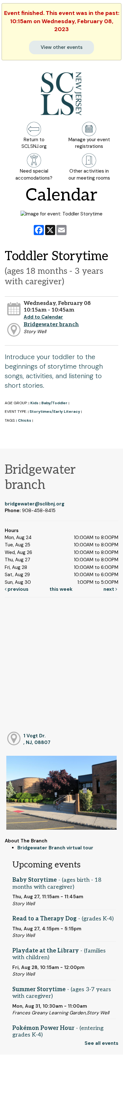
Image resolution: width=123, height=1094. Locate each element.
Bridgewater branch (51, 324)
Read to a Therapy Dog (63, 918)
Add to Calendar (43, 317)
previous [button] (17, 589)
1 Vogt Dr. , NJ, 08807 (36, 739)
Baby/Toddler (54, 402)
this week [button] (61, 589)
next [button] (109, 589)
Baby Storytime (57, 883)
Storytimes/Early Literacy (55, 411)
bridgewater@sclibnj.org (34, 504)
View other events (62, 47)
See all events (101, 1043)
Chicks (24, 420)
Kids (34, 402)
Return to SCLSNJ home (28, 1084)
